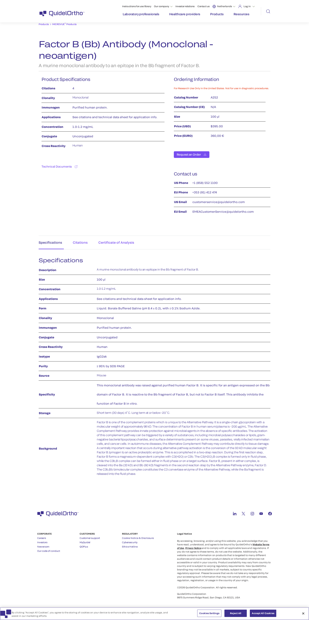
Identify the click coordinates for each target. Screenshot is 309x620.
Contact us (203, 6)
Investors (42, 542)
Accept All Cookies (263, 613)
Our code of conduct (48, 550)
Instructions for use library (136, 6)
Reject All (235, 613)
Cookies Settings (209, 613)
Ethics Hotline (130, 546)
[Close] (303, 613)
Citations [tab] (80, 242)
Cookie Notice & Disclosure (138, 538)
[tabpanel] (154, 368)
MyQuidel (85, 542)
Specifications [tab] (50, 242)
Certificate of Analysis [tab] (116, 242)
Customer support (90, 538)
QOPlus (84, 546)
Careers (41, 538)
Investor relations (185, 6)
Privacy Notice (193, 548)
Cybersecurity (130, 542)
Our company (161, 6)
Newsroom (43, 546)
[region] (154, 613)
